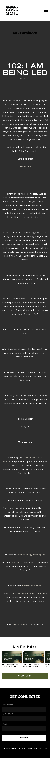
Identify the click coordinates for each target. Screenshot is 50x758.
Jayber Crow (26, 167)
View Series (25, 676)
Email (4, 724)
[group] (12, 660)
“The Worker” (17, 562)
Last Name (7, 714)
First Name (7, 704)
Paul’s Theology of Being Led (31, 555)
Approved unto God (31, 586)
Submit (24, 738)
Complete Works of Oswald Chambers (26, 593)
